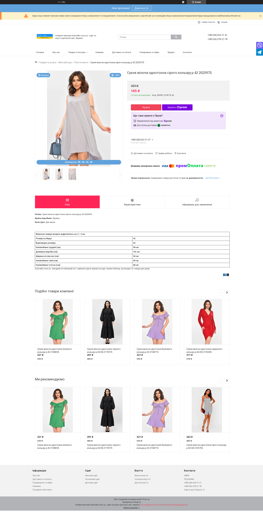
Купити (146, 107)
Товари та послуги (76, 52)
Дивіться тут (142, 8)
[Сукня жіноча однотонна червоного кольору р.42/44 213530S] (207, 322)
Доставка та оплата (121, 52)
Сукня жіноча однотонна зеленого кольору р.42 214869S (54, 350)
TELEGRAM (189, 479)
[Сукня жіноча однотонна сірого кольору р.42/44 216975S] (207, 410)
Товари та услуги (47, 62)
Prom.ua (146, 499)
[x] (227, 275)
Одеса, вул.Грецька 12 (194, 490)
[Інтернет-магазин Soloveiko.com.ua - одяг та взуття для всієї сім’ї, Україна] (45, 37)
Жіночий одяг (65, 62)
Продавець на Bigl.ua (131, 502)
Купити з (172, 107)
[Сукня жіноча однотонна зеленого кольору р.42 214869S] (57, 322)
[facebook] (224, 275)
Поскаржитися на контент (152, 505)
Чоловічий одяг (92, 479)
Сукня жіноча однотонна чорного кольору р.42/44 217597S (104, 350)
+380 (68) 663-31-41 (192, 483)
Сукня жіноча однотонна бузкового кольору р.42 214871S (154, 350)
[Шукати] (176, 37)
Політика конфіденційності (176, 505)
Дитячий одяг (91, 483)
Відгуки (171, 52)
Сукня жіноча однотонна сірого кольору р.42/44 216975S (206, 446)
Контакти (187, 52)
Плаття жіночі (81, 62)
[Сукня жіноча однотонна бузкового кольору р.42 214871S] (157, 322)
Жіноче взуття (141, 475)
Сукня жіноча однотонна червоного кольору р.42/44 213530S (204, 350)
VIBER (186, 475)
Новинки (99, 52)
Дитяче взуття (141, 483)
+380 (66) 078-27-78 (192, 486)
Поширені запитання (42, 490)
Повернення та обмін (149, 52)
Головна (40, 52)
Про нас (56, 52)
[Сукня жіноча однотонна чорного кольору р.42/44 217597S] (107, 322)
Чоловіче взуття (142, 479)
